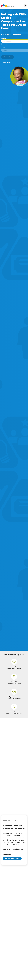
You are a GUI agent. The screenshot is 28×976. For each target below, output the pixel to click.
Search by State (7, 62)
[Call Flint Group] (18, 5)
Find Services (8, 57)
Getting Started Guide (12, 858)
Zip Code (3, 38)
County (3, 47)
